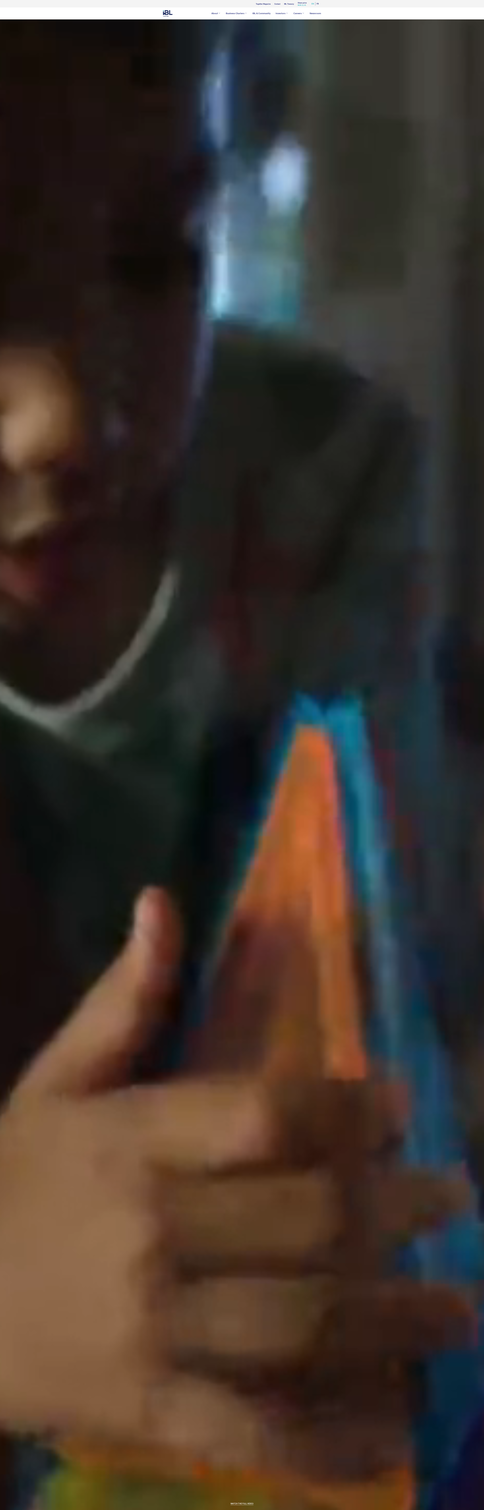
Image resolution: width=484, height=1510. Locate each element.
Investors (280, 13)
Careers (297, 13)
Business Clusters (235, 13)
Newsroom (315, 13)
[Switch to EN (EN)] (312, 3)
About (214, 13)
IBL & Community (261, 13)
